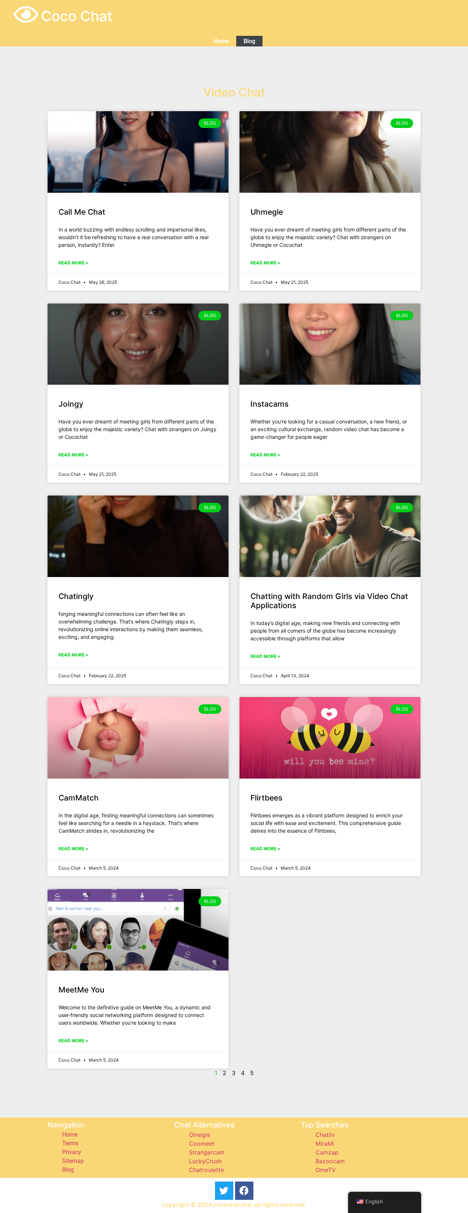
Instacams (269, 403)
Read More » (73, 262)
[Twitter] (224, 1191)
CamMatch (78, 797)
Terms (70, 1143)
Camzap (327, 1152)
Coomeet (202, 1143)
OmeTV (326, 1170)
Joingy (70, 403)
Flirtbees (266, 797)
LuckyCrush (205, 1161)
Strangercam (206, 1152)
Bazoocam (330, 1161)
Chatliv (325, 1134)
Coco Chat (77, 16)
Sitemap (73, 1160)
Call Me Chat (81, 211)
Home (221, 41)
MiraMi (325, 1143)
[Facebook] (244, 1191)
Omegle (199, 1134)
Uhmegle (266, 211)
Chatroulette (206, 1170)
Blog (249, 41)
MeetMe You (81, 989)
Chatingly (76, 596)
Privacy (71, 1152)
